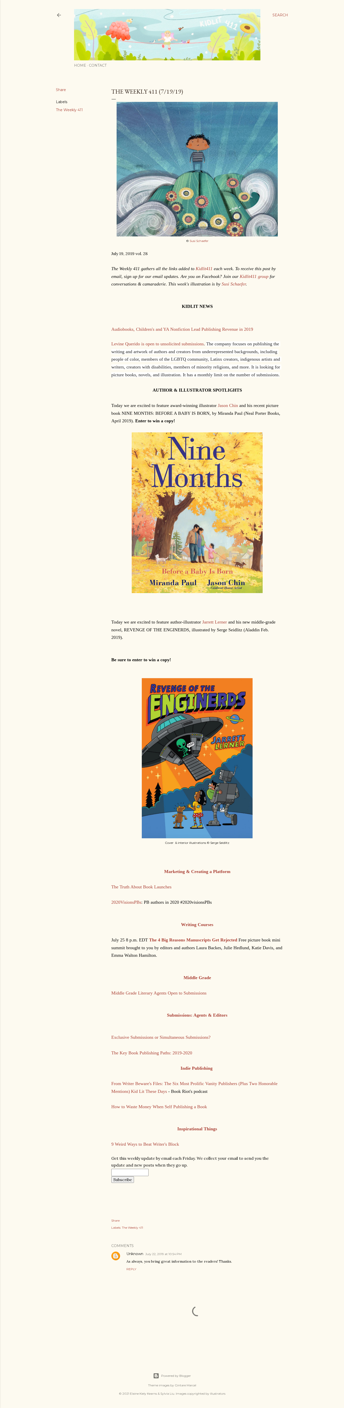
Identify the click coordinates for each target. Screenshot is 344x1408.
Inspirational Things (197, 1128)
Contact (98, 65)
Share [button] (61, 90)
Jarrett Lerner (214, 622)
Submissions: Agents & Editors (197, 1015)
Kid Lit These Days (149, 1091)
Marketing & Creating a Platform (197, 871)
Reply (131, 1269)
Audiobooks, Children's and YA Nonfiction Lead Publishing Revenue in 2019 (182, 329)
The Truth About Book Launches (141, 886)
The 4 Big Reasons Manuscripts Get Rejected (193, 939)
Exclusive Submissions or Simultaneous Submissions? (161, 1037)
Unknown (134, 1254)
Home (80, 65)
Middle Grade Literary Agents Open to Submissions (159, 993)
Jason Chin (228, 405)
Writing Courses (197, 924)
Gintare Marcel (185, 1385)
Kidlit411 (204, 268)
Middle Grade (197, 977)
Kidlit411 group (254, 276)
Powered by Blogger (176, 1376)
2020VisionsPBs (126, 902)
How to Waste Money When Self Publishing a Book (159, 1106)
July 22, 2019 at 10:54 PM (163, 1254)
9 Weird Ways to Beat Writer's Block (145, 1144)
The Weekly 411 (69, 110)
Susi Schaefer (199, 241)
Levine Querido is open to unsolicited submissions (157, 343)
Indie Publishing (197, 1068)
